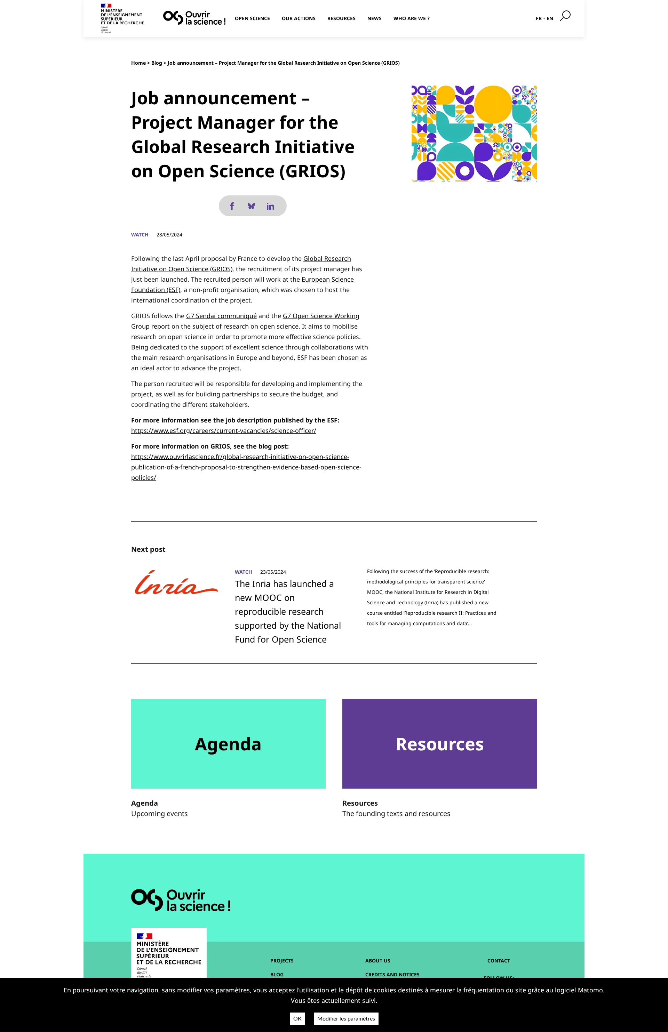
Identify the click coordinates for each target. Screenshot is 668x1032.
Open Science (252, 18)
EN (550, 18)
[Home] (194, 18)
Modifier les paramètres (346, 1019)
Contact (498, 960)
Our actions (299, 18)
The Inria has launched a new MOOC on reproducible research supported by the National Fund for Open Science (288, 611)
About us (377, 960)
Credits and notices (392, 974)
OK (297, 1019)
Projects (282, 960)
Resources (341, 18)
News (374, 18)
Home (138, 62)
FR (539, 18)
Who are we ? (411, 18)
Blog (156, 62)
